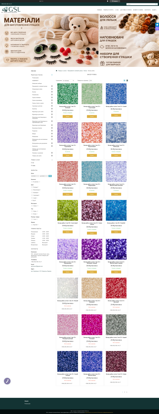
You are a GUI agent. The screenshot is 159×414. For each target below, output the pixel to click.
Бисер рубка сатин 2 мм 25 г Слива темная (92, 223)
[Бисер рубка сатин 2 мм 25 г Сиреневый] (67, 132)
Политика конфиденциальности (105, 412)
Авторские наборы (37, 83)
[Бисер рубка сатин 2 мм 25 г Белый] (67, 288)
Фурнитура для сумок (37, 111)
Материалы (35, 136)
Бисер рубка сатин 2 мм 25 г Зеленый (67, 107)
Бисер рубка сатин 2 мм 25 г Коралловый (92, 146)
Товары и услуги (108, 10)
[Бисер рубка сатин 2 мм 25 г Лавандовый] (67, 249)
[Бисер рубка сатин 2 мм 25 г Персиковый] (67, 171)
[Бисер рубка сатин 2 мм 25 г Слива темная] (92, 210)
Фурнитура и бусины (36, 75)
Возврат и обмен (138, 10)
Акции (154, 10)
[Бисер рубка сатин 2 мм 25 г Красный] (116, 288)
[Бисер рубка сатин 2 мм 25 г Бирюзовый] (92, 171)
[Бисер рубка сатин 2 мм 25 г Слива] (116, 361)
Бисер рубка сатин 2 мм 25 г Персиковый (67, 185)
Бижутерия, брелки (37, 128)
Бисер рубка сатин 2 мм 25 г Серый (116, 337)
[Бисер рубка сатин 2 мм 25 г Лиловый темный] (92, 249)
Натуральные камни (37, 89)
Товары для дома (36, 155)
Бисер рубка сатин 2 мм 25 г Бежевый (92, 301)
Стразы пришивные (37, 100)
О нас (117, 10)
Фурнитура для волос (37, 114)
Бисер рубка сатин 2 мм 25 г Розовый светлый (67, 338)
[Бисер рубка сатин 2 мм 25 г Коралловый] (92, 132)
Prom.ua (87, 411)
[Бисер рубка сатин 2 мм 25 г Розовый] (92, 324)
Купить (67, 116)
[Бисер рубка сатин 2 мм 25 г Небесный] (116, 132)
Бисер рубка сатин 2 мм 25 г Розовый (92, 338)
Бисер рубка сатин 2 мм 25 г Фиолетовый (92, 374)
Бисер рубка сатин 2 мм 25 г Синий (116, 106)
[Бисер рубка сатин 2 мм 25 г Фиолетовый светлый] (116, 171)
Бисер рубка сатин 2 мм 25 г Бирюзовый (92, 185)
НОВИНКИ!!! (35, 80)
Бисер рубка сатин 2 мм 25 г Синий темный (67, 374)
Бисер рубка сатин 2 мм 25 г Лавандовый (67, 262)
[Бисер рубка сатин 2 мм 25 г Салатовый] (92, 93)
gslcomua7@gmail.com (37, 266)
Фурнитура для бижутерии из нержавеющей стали (39, 121)
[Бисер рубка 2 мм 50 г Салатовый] (67, 210)
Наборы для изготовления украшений (39, 149)
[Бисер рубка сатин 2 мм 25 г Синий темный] (67, 361)
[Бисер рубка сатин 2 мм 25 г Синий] (116, 93)
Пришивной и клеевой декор (39, 86)
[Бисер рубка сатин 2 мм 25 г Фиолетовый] (92, 361)
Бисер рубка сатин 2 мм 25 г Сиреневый (67, 146)
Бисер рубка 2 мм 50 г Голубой (116, 223)
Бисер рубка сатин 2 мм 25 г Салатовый (92, 107)
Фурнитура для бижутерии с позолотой (39, 117)
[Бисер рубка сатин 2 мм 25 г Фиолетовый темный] (116, 249)
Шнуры (34, 133)
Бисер (85, 70)
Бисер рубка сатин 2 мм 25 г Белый (67, 300)
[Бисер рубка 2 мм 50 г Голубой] (116, 210)
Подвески (34, 131)
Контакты (147, 10)
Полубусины (35, 94)
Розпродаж (27, 403)
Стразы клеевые (36, 97)
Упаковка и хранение (37, 153)
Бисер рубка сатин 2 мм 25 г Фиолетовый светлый (116, 185)
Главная (99, 10)
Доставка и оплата (126, 10)
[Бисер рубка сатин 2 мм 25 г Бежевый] (92, 288)
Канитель (34, 109)
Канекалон (35, 146)
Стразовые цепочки (37, 106)
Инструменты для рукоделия (39, 143)
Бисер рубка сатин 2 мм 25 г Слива (116, 374)
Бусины (34, 92)
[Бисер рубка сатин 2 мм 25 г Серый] (116, 324)
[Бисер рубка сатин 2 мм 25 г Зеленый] (67, 93)
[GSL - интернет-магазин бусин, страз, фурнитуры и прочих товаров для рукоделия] (11, 9)
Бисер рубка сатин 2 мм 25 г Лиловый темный (92, 262)
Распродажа (35, 77)
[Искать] (156, 4)
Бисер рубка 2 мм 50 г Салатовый (68, 223)
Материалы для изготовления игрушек (39, 140)
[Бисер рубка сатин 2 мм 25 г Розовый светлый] (67, 324)
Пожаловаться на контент (91, 412)
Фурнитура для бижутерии (39, 125)
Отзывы (33, 165)
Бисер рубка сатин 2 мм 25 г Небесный (116, 146)
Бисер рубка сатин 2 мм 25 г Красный (116, 301)
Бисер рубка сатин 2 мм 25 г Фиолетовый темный (116, 262)
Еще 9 (34, 200)
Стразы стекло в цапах (38, 103)
